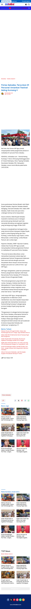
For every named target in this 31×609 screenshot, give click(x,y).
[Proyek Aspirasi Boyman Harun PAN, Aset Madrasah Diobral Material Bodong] (8, 574)
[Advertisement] (15, 26)
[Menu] (2, 4)
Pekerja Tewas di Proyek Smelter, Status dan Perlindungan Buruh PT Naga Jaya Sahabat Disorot (15, 331)
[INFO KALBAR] (9, 4)
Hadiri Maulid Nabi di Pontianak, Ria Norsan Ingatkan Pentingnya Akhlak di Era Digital (13, 339)
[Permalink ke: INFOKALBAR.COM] (2, 93)
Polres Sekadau (6, 395)
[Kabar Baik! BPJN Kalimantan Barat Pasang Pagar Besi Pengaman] (23, 411)
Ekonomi (19, 82)
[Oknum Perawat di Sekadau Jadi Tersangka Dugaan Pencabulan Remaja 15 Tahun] (23, 443)
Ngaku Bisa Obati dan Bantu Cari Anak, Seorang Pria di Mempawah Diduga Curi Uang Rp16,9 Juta (14, 343)
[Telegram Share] (25, 400)
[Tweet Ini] (18, 400)
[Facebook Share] (15, 400)
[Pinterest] (14, 599)
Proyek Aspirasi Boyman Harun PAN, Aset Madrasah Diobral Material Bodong (7, 581)
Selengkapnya (15, 588)
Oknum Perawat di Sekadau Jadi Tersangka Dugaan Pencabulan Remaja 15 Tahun (13, 352)
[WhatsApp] (20, 599)
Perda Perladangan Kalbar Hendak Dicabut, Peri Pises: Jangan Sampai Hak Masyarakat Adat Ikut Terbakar (14, 348)
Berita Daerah (5, 82)
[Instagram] (17, 599)
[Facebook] (8, 599)
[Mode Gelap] (26, 4)
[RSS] (23, 599)
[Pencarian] (29, 4)
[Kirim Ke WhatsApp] (28, 400)
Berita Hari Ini (13, 82)
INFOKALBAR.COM (9, 93)
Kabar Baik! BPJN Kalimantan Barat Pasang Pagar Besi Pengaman (15, 335)
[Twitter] (11, 599)
